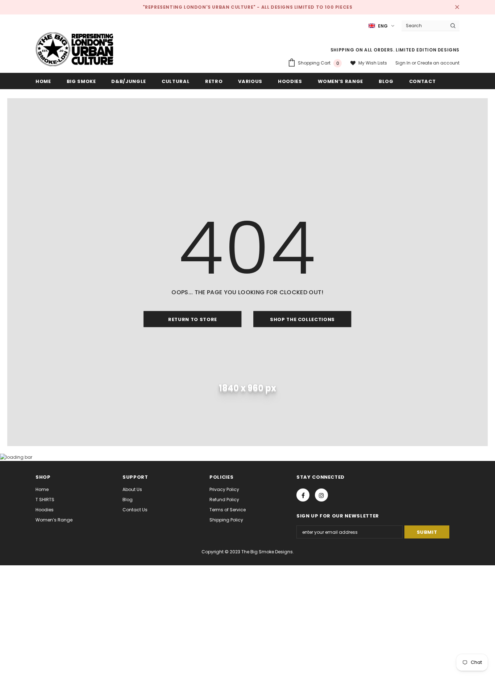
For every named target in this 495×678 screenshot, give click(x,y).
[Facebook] (302, 495)
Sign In (403, 63)
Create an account (438, 63)
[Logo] (75, 49)
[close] (457, 7)
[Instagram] (321, 495)
